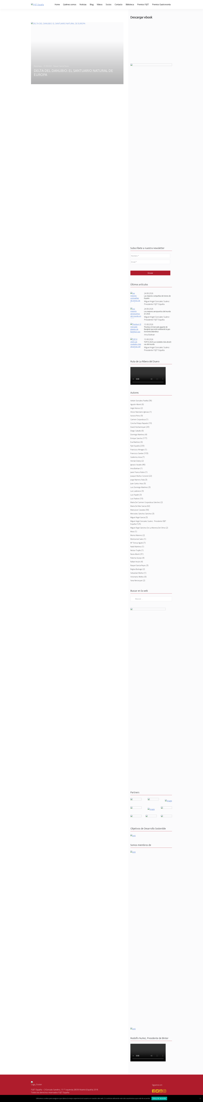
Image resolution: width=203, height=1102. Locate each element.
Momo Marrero (136, 535)
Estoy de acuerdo (159, 1098)
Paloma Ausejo (136, 558)
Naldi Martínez (135, 546)
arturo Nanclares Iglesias (139, 412)
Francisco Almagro (137, 449)
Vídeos (99, 4)
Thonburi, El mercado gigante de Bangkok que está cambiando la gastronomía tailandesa (157, 329)
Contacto (118, 4)
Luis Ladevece (135, 491)
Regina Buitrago (136, 569)
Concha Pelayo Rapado (139, 423)
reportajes (38, 66)
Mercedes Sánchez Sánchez (141, 514)
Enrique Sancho (136, 438)
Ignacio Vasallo (136, 465)
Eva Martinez (135, 442)
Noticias (83, 4)
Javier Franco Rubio (137, 472)
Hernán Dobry (135, 461)
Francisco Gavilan (136, 453)
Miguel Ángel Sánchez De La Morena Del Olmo (147, 528)
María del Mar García (138, 506)
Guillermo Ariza (136, 457)
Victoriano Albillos (137, 577)
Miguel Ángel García (137, 517)
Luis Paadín (134, 495)
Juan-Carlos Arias (136, 483)
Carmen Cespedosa (138, 419)
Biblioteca (130, 4)
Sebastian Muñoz (137, 573)
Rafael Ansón (135, 562)
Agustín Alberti (135, 404)
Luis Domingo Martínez (139, 487)
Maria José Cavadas (137, 510)
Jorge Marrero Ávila (137, 480)
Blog (92, 4)
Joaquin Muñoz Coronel (139, 476)
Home (57, 4)
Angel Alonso (135, 408)
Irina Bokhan (135, 468)
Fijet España (135, 446)
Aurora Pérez (135, 416)
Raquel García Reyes (138, 565)
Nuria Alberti (135, 554)
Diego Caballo (135, 431)
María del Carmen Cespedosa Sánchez (145, 502)
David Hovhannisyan (138, 427)
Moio (132, 531)
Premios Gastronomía (161, 4)
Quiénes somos (69, 4)
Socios (108, 4)
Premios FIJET (143, 4)
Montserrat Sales (136, 539)
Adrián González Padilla (139, 401)
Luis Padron (134, 498)
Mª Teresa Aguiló (136, 543)
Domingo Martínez (137, 434)
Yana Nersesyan (136, 580)
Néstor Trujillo (135, 550)
